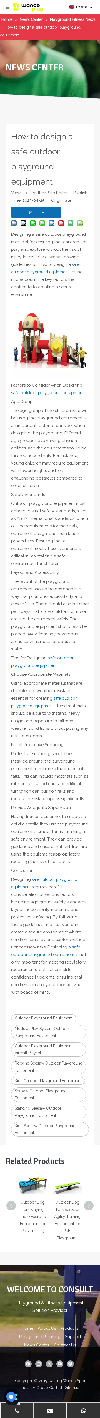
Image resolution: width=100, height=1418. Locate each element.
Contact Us (65, 1345)
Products (69, 1328)
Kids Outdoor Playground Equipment (48, 1080)
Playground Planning (40, 1336)
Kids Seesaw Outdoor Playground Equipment (45, 1129)
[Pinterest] (70, 1363)
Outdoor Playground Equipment (43, 1018)
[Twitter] (49, 1363)
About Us (47, 1328)
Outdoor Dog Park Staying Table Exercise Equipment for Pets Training (33, 1216)
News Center (36, 1345)
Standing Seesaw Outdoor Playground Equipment (38, 1111)
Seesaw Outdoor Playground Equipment (41, 1094)
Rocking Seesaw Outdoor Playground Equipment (48, 1066)
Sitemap (72, 1387)
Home (27, 1328)
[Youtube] (59, 1363)
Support (73, 1336)
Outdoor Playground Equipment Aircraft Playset (43, 1049)
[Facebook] (28, 1363)
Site (68, 200)
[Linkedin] (38, 1363)
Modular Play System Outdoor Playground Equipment (42, 1032)
